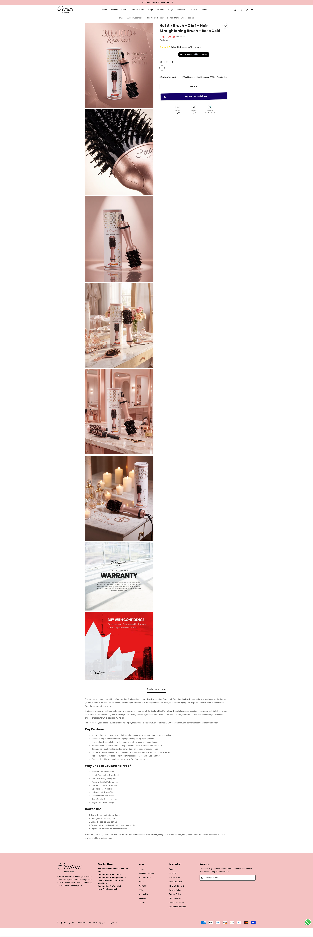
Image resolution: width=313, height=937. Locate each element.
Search (172, 869)
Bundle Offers (138, 10)
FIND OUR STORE (176, 886)
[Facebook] (61, 923)
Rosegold (162, 67)
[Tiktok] (73, 923)
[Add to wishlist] (225, 26)
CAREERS (173, 873)
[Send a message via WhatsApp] (308, 922)
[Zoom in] (149, 28)
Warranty (160, 10)
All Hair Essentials (118, 10)
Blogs (150, 10)
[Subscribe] (253, 878)
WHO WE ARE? (175, 882)
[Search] (235, 9)
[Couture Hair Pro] (66, 10)
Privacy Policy (175, 890)
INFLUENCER (174, 877)
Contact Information (177, 907)
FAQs (170, 10)
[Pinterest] (57, 923)
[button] (252, 10)
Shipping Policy (176, 898)
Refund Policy (175, 894)
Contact (204, 10)
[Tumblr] (69, 923)
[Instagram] (65, 923)
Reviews (193, 10)
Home (104, 10)
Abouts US (181, 10)
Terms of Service (176, 902)
